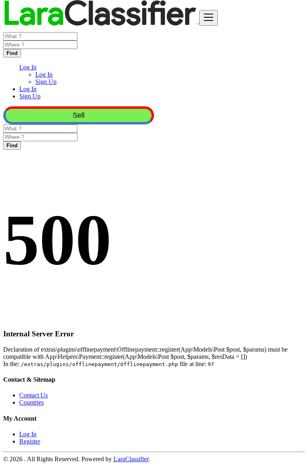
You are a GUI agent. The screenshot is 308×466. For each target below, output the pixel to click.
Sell (79, 115)
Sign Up (46, 81)
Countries (31, 402)
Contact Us (33, 395)
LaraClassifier (130, 459)
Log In (44, 74)
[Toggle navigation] (208, 18)
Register (29, 441)
